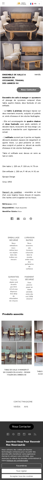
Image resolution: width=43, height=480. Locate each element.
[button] (21, 89)
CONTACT (18, 402)
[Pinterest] (31, 218)
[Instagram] (24, 434)
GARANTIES (13, 277)
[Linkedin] (19, 434)
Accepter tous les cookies (21, 476)
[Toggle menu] (3, 3)
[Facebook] (12, 218)
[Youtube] (29, 434)
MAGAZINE (27, 402)
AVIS (26, 407)
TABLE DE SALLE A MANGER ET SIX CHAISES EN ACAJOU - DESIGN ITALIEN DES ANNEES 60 (16, 372)
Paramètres (21, 465)
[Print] (24, 218)
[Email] (18, 218)
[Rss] (35, 434)
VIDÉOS (17, 407)
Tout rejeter (21, 471)
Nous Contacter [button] (21, 426)
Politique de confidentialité (17, 460)
